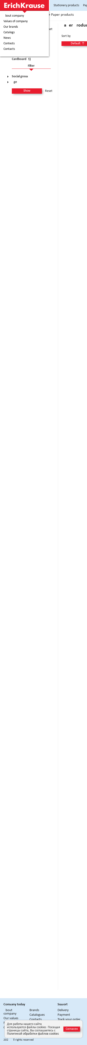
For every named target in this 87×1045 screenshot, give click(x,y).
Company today (14, 1004)
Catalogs (9, 32)
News (7, 38)
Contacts (9, 49)
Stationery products (66, 5)
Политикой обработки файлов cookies (33, 1034)
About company (13, 16)
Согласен (72, 1029)
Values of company (15, 21)
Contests (9, 43)
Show (26, 91)
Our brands (10, 27)
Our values (10, 1018)
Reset (48, 91)
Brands (34, 1010)
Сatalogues (37, 1015)
